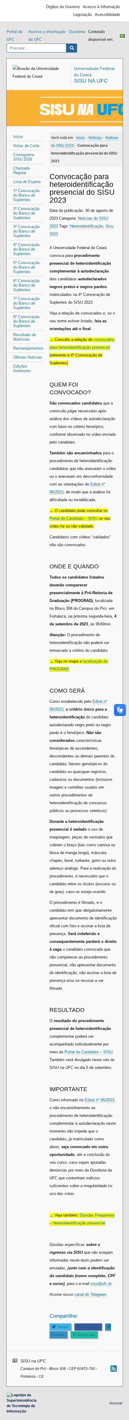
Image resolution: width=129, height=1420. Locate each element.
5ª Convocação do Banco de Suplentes (26, 267)
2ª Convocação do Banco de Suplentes (26, 213)
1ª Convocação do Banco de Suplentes (26, 195)
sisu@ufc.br (101, 1283)
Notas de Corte (26, 145)
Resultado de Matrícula (24, 336)
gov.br (20, 11)
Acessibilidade (107, 14)
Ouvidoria (77, 31)
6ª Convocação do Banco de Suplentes (26, 285)
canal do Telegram (90, 1294)
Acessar (116, 1403)
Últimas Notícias (27, 357)
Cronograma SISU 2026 (23, 156)
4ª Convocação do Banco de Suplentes (26, 249)
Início (18, 136)
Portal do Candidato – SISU (74, 518)
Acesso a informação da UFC (46, 35)
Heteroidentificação (86, 226)
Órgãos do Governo (63, 7)
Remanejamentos (28, 348)
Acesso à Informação (101, 7)
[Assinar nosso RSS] (113, 1368)
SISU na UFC (91, 81)
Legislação (82, 14)
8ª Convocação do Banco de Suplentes (26, 321)
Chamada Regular (21, 170)
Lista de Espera (26, 181)
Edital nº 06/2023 (99, 1100)
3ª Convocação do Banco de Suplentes (26, 231)
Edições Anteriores (22, 368)
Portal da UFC (14, 35)
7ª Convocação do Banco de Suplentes (26, 303)
